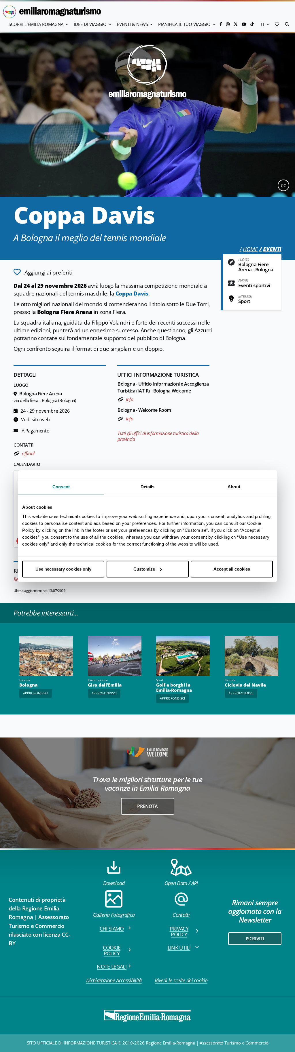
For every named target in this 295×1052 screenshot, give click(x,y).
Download (114, 883)
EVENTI (272, 249)
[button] (277, 24)
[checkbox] (43, 272)
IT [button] (263, 24)
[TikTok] (252, 24)
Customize (144, 568)
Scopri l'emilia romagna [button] (37, 24)
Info (129, 399)
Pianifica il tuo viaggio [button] (185, 24)
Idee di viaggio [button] (91, 24)
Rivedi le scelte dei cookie (181, 980)
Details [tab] (148, 486)
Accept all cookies (231, 568)
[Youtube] (244, 24)
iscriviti (255, 938)
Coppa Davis (132, 293)
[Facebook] (221, 24)
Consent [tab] (61, 486)
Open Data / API (181, 883)
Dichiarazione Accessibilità (114, 980)
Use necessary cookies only (63, 568)
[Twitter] (236, 24)
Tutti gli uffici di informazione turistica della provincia (158, 436)
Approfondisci (35, 693)
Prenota (147, 806)
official (28, 453)
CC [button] (283, 185)
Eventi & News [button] (133, 24)
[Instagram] (228, 24)
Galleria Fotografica (114, 914)
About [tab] (234, 486)
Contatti (181, 914)
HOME (250, 249)
